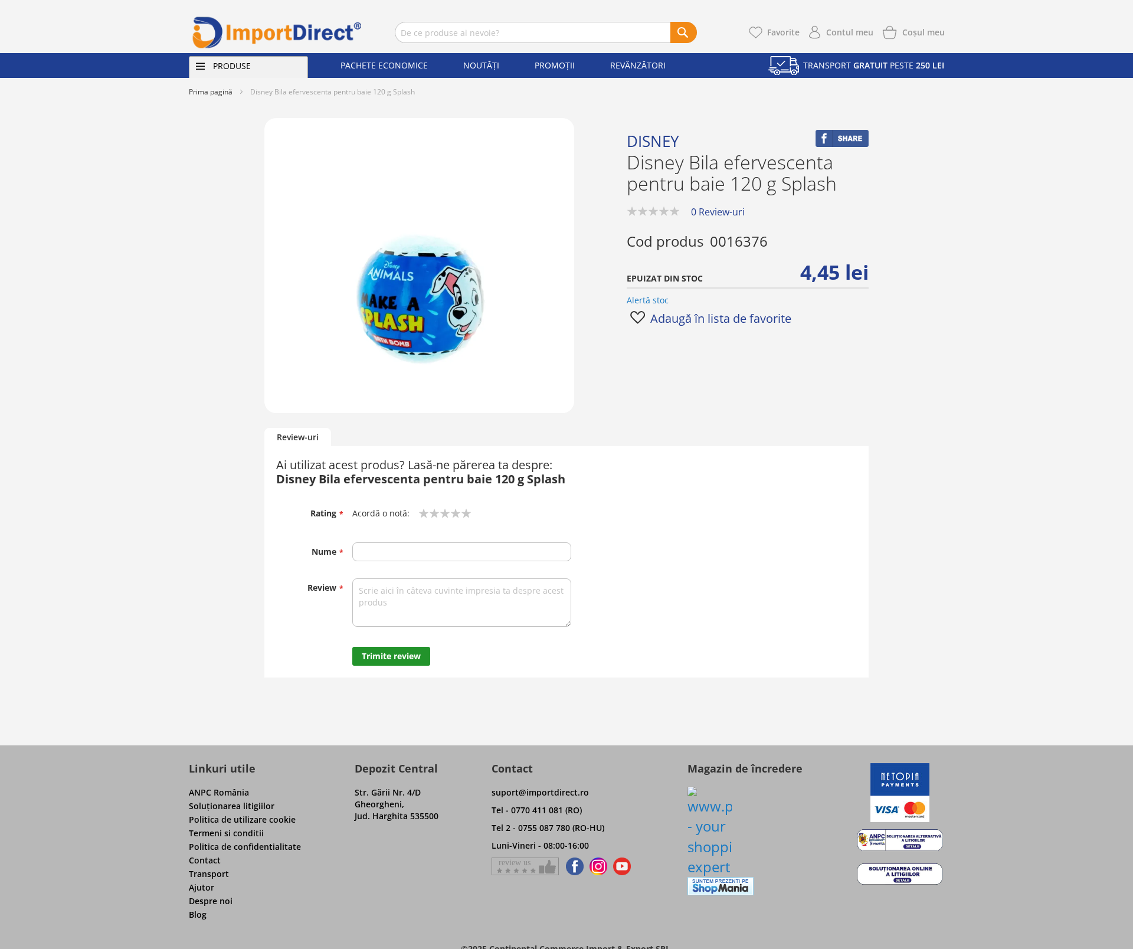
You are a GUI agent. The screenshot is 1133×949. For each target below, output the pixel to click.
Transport (209, 873)
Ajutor (201, 887)
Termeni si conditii (226, 833)
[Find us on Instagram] (598, 866)
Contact (205, 860)
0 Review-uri (718, 211)
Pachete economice (384, 65)
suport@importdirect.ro (540, 792)
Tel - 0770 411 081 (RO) (537, 810)
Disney (653, 141)
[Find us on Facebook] (573, 866)
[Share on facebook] (842, 143)
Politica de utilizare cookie (242, 819)
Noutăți (481, 65)
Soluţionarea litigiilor (231, 805)
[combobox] (546, 32)
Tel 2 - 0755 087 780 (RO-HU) (548, 827)
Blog (198, 914)
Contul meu (849, 32)
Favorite (783, 32)
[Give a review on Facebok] (525, 866)
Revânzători (638, 65)
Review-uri (298, 437)
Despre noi (211, 901)
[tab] (297, 437)
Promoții (555, 65)
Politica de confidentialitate (245, 846)
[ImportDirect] (277, 32)
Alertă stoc (648, 300)
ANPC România (219, 792)
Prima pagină (211, 92)
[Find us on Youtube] (622, 866)
